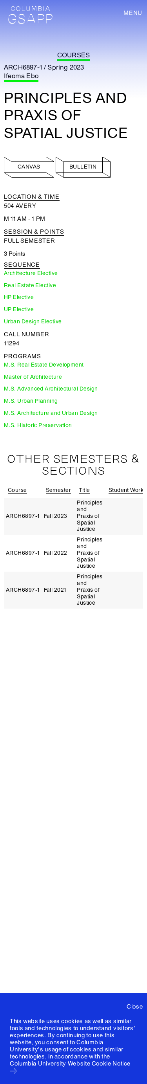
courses (73, 55)
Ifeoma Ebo (21, 76)
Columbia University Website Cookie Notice (70, 1063)
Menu (132, 13)
